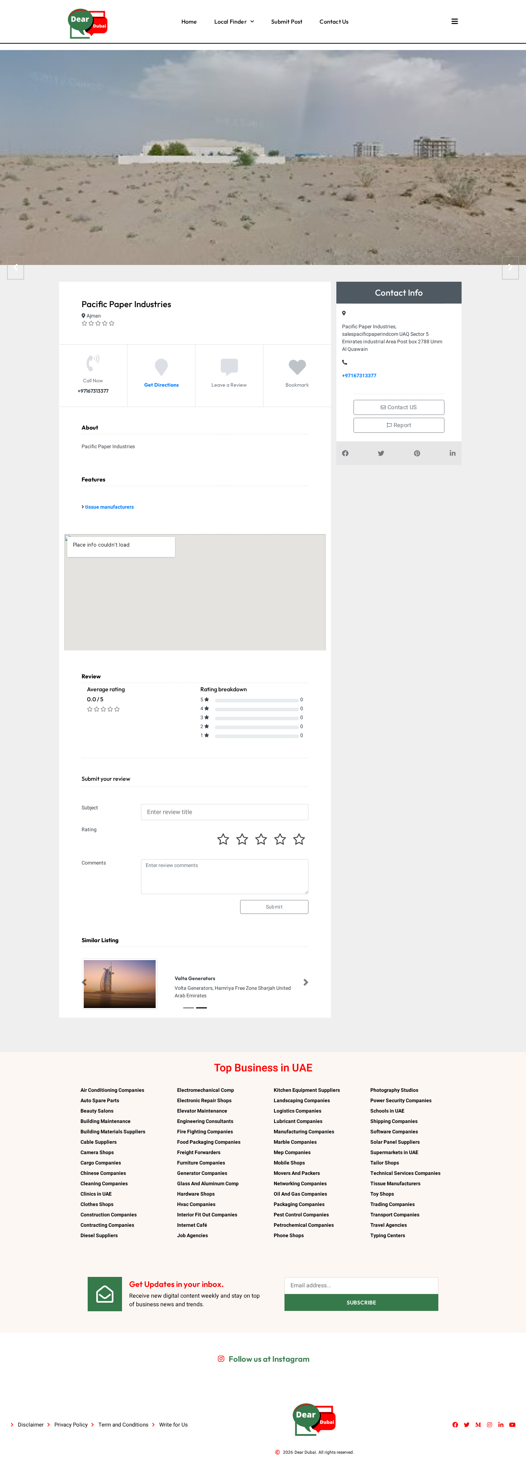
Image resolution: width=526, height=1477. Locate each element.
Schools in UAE (387, 1111)
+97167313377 (359, 375)
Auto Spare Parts (100, 1100)
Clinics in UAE (96, 1194)
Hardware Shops (196, 1194)
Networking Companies (300, 1183)
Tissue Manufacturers (395, 1183)
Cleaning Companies (104, 1183)
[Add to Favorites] (297, 372)
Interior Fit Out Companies (207, 1215)
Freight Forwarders (198, 1152)
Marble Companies (295, 1142)
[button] (84, 982)
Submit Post (286, 21)
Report (401, 425)
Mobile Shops (289, 1163)
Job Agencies (192, 1235)
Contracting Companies (107, 1225)
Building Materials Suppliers (113, 1131)
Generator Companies (202, 1173)
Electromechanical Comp (205, 1090)
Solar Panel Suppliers (395, 1142)
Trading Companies (392, 1204)
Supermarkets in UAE (394, 1152)
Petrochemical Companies (304, 1225)
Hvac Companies (196, 1204)
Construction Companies (109, 1215)
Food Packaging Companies (208, 1142)
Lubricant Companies (298, 1121)
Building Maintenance (106, 1121)
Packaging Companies (299, 1204)
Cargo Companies (101, 1163)
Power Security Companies (401, 1100)
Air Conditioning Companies (112, 1090)
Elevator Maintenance (202, 1111)
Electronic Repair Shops (204, 1100)
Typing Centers (387, 1235)
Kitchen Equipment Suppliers (307, 1090)
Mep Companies (292, 1152)
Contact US (401, 407)
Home (189, 21)
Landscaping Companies (302, 1100)
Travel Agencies (388, 1225)
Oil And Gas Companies (300, 1194)
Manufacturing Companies (304, 1131)
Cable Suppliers (99, 1142)
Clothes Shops (97, 1204)
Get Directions (161, 385)
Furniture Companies (201, 1163)
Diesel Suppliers (99, 1235)
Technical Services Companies (405, 1173)
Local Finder (230, 21)
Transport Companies (394, 1215)
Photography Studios (394, 1090)
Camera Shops (97, 1152)
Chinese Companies (103, 1173)
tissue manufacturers (109, 507)
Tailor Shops (384, 1163)
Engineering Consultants (205, 1121)
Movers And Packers (297, 1173)
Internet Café (192, 1225)
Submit (274, 907)
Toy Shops (382, 1194)
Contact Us (334, 21)
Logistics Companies (297, 1111)
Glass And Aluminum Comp (208, 1183)
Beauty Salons (97, 1111)
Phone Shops (289, 1235)
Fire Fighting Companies (205, 1131)
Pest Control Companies (301, 1215)
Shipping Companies (394, 1121)
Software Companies (394, 1131)
